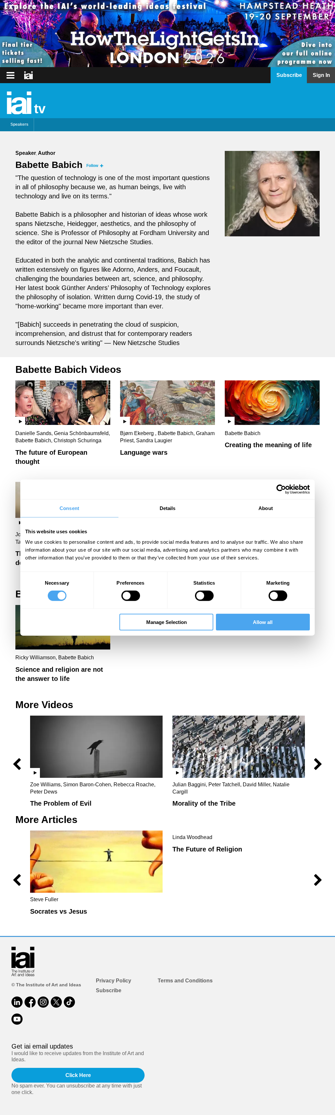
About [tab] (265, 508)
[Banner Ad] (167, 33)
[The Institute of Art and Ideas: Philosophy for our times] (10, 75)
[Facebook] (30, 1002)
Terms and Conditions (185, 980)
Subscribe (108, 990)
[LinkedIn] (17, 1002)
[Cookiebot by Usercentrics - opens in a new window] (281, 489)
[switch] (130, 596)
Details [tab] (168, 508)
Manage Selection (166, 622)
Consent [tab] (69, 508)
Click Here (78, 1075)
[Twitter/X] (56, 1002)
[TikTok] (69, 1002)
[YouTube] (17, 1019)
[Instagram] (43, 1002)
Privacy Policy (113, 980)
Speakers (19, 124)
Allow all (263, 622)
